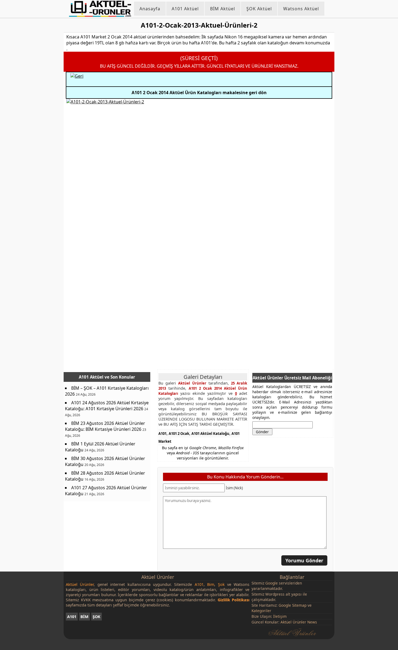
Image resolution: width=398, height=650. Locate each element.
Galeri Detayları (203, 376)
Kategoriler (261, 610)
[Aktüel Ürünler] (100, 9)
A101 (162, 433)
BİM (84, 616)
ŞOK (96, 616)
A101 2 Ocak (179, 433)
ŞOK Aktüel (259, 9)
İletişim (280, 616)
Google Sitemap (292, 605)
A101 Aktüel (185, 9)
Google (271, 583)
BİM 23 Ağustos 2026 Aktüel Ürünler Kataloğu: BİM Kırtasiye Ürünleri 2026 (105, 426)
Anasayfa (149, 9)
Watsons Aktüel (301, 9)
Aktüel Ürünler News (298, 622)
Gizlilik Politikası (234, 599)
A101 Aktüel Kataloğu (210, 433)
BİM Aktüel (222, 9)
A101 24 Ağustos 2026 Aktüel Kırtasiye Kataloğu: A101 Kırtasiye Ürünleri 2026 (107, 406)
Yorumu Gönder (304, 560)
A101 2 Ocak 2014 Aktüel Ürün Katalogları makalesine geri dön (199, 93)
